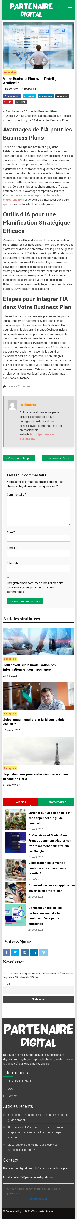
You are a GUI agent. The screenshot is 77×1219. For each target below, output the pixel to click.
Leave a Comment (19, 386)
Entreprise (10, 72)
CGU (10, 1088)
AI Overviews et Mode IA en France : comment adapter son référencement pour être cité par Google (49, 843)
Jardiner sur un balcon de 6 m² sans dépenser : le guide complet (50, 818)
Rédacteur (30, 88)
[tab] (20, 802)
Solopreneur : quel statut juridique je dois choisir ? (34, 722)
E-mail (12, 547)
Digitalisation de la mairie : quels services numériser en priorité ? (48, 868)
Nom (11, 532)
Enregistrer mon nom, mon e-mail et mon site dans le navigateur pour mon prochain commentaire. (35, 587)
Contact (12, 1096)
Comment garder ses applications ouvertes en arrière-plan (50, 888)
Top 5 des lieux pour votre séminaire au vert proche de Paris (36, 776)
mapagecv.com (37, 1198)
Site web (12, 563)
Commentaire (16, 494)
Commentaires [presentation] (56, 801)
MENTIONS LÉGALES (21, 1081)
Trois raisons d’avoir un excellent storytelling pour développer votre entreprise (59, 458)
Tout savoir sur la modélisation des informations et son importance (29, 667)
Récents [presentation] (20, 801)
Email (6, 984)
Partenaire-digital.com (18, 1168)
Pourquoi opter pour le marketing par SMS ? (21, 458)
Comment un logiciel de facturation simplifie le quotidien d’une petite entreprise (45, 916)
